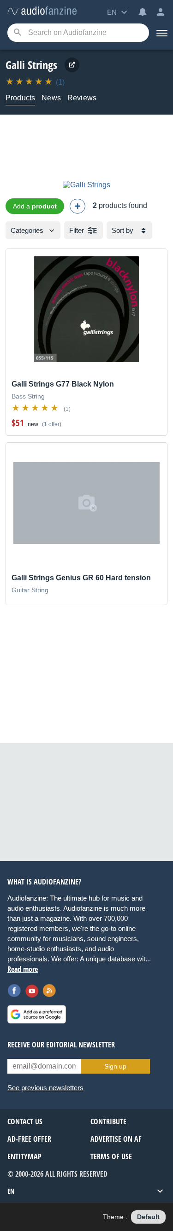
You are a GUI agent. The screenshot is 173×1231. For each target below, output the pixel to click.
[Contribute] (77, 206)
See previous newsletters (45, 1088)
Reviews (81, 98)
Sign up (115, 1066)
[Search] (17, 33)
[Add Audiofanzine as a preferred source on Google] (36, 1014)
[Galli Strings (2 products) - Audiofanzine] (42, 11)
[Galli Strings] (86, 185)
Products (20, 98)
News (51, 98)
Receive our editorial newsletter (61, 1045)
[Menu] (161, 32)
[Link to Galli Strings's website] (72, 65)
